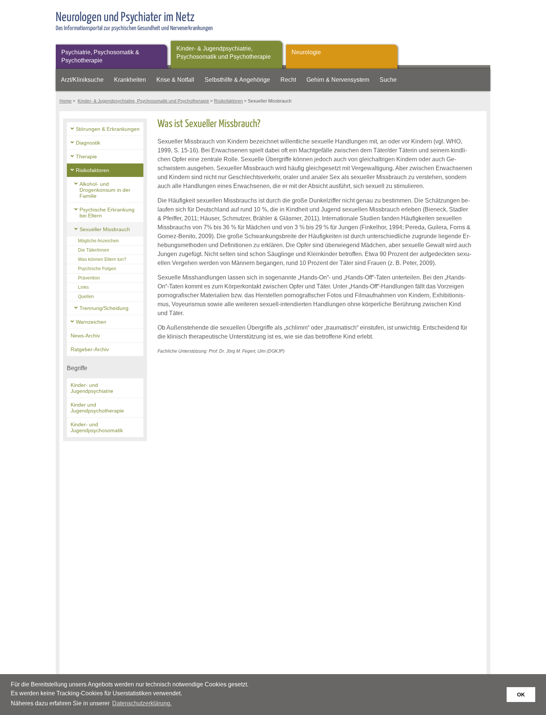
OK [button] (521, 695)
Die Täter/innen (93, 250)
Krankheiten (130, 80)
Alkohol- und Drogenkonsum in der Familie (104, 190)
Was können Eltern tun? (102, 259)
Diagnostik (88, 143)
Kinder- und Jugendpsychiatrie (92, 388)
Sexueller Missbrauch (104, 229)
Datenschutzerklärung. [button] (142, 703)
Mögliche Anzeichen (98, 240)
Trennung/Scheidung (104, 308)
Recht (288, 80)
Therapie (86, 156)
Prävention (89, 278)
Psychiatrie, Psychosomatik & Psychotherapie (100, 56)
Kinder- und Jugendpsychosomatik (97, 427)
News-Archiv (85, 336)
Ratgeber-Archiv (90, 349)
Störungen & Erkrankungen (108, 129)
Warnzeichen (91, 322)
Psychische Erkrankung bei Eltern (106, 213)
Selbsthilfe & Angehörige (237, 80)
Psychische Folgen (97, 268)
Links (83, 287)
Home (65, 101)
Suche (388, 80)
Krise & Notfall (175, 80)
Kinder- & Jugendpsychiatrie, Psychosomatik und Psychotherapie (223, 52)
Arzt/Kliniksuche (82, 80)
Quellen (86, 296)
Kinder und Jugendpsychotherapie (97, 408)
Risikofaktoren (228, 101)
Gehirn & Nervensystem (337, 80)
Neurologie (306, 52)
